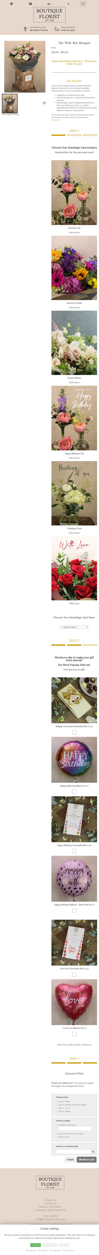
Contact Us (50, 1203)
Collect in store (64, 1137)
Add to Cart (87, 1159)
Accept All (36, 1245)
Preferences (56, 1251)
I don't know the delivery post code (71, 1134)
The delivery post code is (67, 1125)
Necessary (33, 1251)
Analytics (44, 1251)
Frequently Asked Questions (50, 1210)
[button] (10, 103)
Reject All (64, 1245)
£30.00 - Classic (64, 1101)
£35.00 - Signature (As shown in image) (72, 1105)
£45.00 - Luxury (64, 1108)
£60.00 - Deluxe (64, 1111)
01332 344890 (50, 1215)
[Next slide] (44, 103)
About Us (50, 1200)
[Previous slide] (5, 103)
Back (71, 1159)
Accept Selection (49, 1245)
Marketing (69, 1251)
